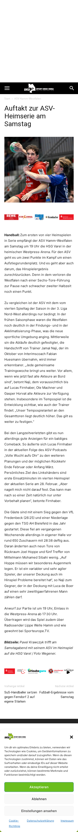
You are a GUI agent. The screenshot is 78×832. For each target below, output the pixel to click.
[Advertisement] (39, 41)
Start (7, 98)
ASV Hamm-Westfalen (27, 98)
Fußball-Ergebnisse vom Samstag (56, 694)
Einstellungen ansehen (39, 811)
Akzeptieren (39, 787)
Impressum (67, 820)
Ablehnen (39, 799)
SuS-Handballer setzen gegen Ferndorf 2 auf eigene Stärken (20, 696)
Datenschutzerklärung (40, 820)
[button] (71, 737)
